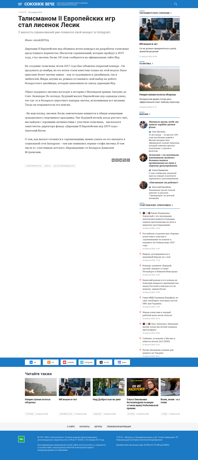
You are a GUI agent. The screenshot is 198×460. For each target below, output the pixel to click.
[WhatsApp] (128, 160)
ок (53, 362)
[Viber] (124, 160)
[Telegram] (120, 160)
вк (35, 362)
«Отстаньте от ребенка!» (163, 182)
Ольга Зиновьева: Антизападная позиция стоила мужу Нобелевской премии (142, 404)
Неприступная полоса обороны (157, 94)
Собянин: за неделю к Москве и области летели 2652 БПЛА (159, 340)
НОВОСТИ (22, 12)
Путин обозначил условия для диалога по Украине (158, 351)
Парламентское (66, 414)
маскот (48, 166)
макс (124, 362)
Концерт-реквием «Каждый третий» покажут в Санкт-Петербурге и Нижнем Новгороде (160, 268)
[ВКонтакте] (113, 160)
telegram (88, 362)
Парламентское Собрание (154, 13)
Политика (145, 63)
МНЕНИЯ (143, 114)
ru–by (106, 362)
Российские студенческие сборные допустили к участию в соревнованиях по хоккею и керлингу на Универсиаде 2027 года (161, 239)
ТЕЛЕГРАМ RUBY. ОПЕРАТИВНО (155, 205)
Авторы (98, 427)
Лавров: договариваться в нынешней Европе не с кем (156, 255)
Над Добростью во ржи (107, 399)
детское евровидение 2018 (64, 166)
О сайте (71, 427)
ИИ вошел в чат (148, 44)
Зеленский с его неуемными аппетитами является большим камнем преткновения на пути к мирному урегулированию (164, 160)
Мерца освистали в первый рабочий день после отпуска (157, 314)
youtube (70, 362)
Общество (98, 414)
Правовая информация (119, 427)
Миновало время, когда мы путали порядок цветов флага (164, 124)
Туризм (164, 414)
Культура (131, 414)
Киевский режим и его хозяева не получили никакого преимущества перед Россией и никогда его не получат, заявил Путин (160, 284)
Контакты (85, 427)
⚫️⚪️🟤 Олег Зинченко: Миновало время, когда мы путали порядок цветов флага (160, 326)
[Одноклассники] (117, 160)
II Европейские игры (33, 166)
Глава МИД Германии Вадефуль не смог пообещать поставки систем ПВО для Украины (160, 300)
